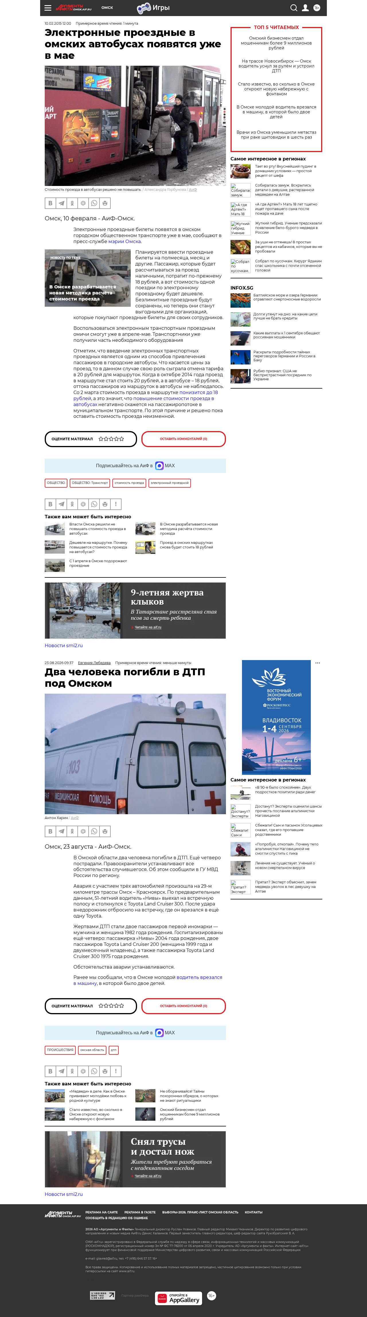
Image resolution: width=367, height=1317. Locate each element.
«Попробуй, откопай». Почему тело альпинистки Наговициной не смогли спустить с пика (287, 849)
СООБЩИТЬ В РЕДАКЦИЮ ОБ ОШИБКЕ (116, 1218)
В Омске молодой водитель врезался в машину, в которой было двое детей (276, 112)
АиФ (193, 189)
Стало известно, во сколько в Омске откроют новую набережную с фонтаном (276, 89)
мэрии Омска (124, 241)
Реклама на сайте (101, 1212)
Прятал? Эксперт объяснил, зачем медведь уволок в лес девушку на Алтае (285, 886)
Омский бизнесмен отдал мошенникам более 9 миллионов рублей (276, 43)
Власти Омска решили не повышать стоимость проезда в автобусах (97, 529)
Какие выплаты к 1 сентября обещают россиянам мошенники (286, 335)
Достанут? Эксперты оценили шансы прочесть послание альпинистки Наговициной (288, 811)
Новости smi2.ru (64, 645)
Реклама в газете (140, 1212)
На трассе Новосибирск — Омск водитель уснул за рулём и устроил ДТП (277, 66)
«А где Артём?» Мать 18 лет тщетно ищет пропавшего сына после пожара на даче (286, 209)
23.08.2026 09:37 (59, 663)
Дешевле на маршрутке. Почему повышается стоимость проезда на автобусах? (98, 547)
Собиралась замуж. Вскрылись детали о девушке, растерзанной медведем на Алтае (284, 190)
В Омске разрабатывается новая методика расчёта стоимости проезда (189, 529)
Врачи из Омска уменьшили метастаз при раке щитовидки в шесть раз (276, 135)
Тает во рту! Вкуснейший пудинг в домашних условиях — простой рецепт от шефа (285, 171)
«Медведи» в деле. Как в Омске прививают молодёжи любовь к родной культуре (97, 1096)
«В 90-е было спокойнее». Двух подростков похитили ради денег (285, 789)
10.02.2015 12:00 (58, 23)
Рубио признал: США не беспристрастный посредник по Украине (282, 375)
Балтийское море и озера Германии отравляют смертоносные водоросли (287, 297)
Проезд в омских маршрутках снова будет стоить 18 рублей (186, 544)
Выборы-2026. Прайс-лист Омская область (200, 1212)
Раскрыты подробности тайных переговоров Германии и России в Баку (284, 356)
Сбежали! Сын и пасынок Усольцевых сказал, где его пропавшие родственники (288, 830)
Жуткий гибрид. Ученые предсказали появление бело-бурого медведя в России (288, 227)
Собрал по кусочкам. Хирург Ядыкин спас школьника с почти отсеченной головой (288, 265)
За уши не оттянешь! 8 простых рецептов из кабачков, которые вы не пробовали (288, 246)
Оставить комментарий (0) (183, 439)
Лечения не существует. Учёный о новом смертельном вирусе (285, 865)
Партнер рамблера (135, 1295)
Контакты (253, 1212)
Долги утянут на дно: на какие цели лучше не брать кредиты (285, 316)
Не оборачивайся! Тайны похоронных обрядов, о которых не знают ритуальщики (189, 1096)
